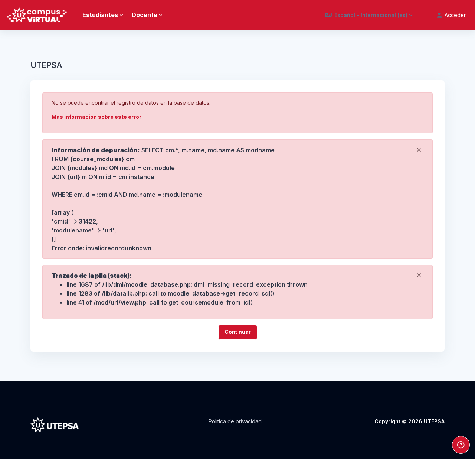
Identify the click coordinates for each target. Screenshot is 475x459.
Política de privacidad (235, 421)
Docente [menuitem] (144, 15)
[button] (369, 15)
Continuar (238, 332)
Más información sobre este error (96, 117)
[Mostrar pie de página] (461, 445)
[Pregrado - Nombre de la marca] (36, 15)
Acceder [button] (455, 15)
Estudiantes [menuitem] (100, 15)
